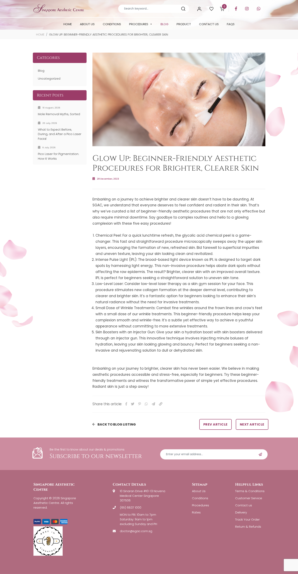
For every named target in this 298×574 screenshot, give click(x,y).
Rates (196, 512)
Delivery (241, 512)
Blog (41, 70)
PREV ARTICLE (215, 424)
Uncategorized (49, 78)
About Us (199, 491)
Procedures (200, 505)
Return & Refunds (248, 526)
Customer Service (248, 498)
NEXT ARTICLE (252, 424)
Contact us (243, 505)
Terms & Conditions (250, 491)
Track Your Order (247, 519)
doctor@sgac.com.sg (136, 531)
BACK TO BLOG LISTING (117, 424)
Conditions (200, 498)
